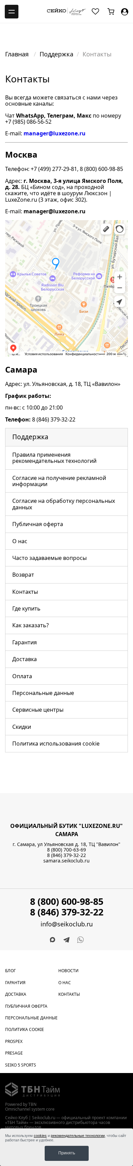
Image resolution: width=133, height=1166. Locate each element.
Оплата (22, 676)
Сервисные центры (37, 709)
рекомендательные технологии (78, 1136)
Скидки (21, 727)
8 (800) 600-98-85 (101, 169)
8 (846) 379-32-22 (53, 419)
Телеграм (60, 115)
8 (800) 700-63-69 (66, 849)
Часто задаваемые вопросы (49, 558)
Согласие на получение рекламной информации (59, 481)
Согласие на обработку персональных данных (63, 504)
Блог (10, 971)
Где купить (26, 608)
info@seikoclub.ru (67, 924)
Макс (84, 115)
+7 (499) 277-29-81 (54, 169)
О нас (19, 541)
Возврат (23, 574)
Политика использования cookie (56, 743)
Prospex (14, 1041)
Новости (68, 971)
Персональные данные (43, 693)
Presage (14, 1053)
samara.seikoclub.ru (66, 860)
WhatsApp (30, 115)
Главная (17, 54)
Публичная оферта (37, 524)
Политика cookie (24, 1029)
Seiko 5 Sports (20, 1065)
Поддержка (56, 54)
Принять (66, 1153)
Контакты (25, 591)
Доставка (24, 659)
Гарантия (24, 642)
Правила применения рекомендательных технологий (54, 458)
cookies (40, 1136)
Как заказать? (30, 625)
